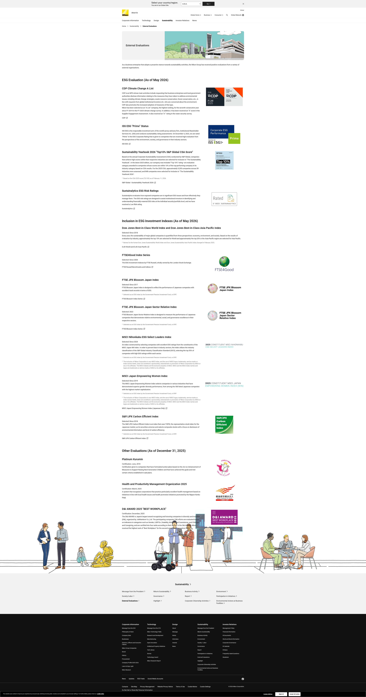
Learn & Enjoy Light (127, 666)
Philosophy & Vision (128, 632)
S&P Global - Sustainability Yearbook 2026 (137, 183)
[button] (227, 15)
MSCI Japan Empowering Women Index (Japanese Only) (143, 408)
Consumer (218, 15)
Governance (158, 596)
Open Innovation (152, 642)
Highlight (156, 601)
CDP (123, 118)
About (174, 628)
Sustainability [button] (167, 20)
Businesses (125, 639)
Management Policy (228, 628)
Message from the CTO (154, 628)
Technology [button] (146, 20)
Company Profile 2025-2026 (130, 662)
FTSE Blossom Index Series (132, 299)
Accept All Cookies (294, 694)
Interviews (175, 639)
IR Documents (227, 635)
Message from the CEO (129, 628)
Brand (124, 652)
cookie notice (100, 694)
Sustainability (134, 26)
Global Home (195, 15)
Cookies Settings (268, 694)
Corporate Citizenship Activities (197, 601)
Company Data (126, 635)
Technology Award (152, 657)
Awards (174, 642)
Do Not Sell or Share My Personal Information (137, 690)
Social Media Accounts (155, 679)
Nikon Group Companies (129, 648)
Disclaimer (226, 657)
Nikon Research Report (154, 661)
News (194, 20)
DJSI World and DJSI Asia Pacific (134, 247)
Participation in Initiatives (225, 596)
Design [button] (156, 20)
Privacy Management (147, 687)
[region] (183, 694)
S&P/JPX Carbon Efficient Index (134, 438)
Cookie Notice (192, 687)
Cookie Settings (205, 687)
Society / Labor (201, 642)
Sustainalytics (127, 209)
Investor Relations (229, 624)
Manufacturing (151, 639)
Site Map (134, 687)
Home (124, 26)
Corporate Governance (229, 642)
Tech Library (150, 650)
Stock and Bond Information (231, 639)
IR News (225, 650)
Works (174, 635)
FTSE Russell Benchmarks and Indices (136, 267)
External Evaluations (130, 601)
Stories (149, 653)
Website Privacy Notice (165, 687)
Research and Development (155, 635)
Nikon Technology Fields (154, 632)
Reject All (281, 694)
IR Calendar (226, 646)
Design (175, 624)
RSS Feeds (141, 679)
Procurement (126, 659)
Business (207, 15)
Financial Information (229, 632)
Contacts (125, 687)
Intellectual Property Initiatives (156, 646)
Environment (221, 591)
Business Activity (191, 591)
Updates (131, 679)
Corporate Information (130, 624)
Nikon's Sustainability (161, 591)
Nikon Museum (126, 670)
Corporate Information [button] (130, 20)
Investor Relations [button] (182, 20)
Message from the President (133, 591)
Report (187, 596)
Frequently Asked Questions (231, 653)
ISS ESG (125, 144)
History (124, 655)
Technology (151, 624)
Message (175, 632)
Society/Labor (127, 596)
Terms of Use (180, 687)
